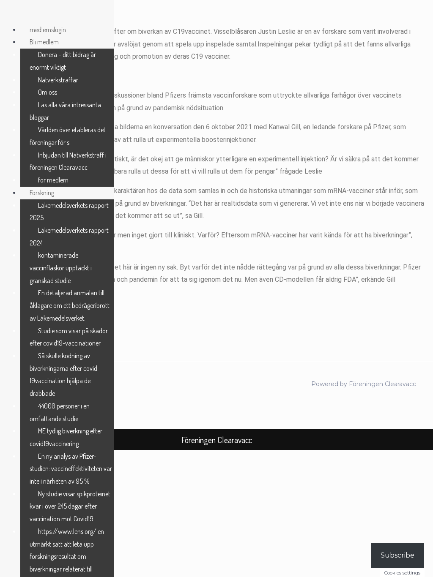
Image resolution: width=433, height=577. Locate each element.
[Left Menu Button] (9, 14)
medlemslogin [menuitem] (48, 29)
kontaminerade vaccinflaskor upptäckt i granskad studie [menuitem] (61, 267)
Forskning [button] (42, 192)
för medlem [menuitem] (53, 180)
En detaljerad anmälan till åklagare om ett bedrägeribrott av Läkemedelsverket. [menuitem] (70, 305)
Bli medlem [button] (44, 42)
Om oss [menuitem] (47, 92)
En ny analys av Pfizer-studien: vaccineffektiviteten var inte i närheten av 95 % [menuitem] (71, 468)
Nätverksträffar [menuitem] (58, 80)
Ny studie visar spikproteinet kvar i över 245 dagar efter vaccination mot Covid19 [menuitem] (70, 506)
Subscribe (397, 555)
